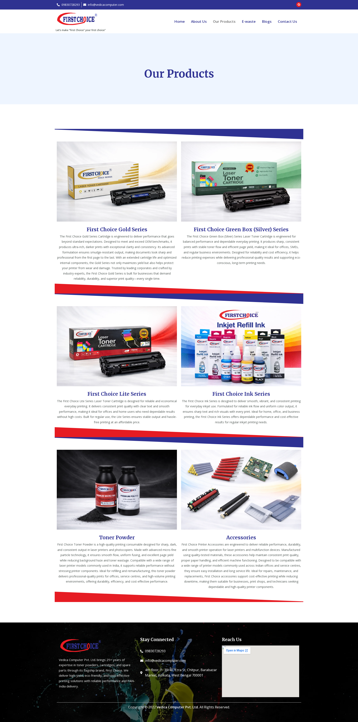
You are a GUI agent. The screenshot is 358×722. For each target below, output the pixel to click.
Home (179, 21)
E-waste (249, 21)
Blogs (267, 21)
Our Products (224, 21)
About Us (199, 21)
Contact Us (287, 21)
